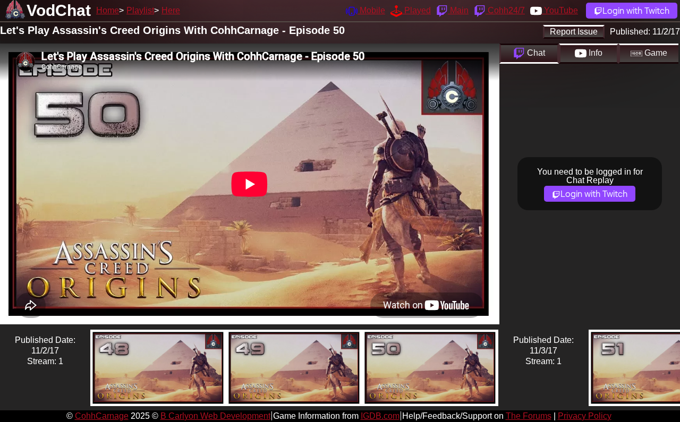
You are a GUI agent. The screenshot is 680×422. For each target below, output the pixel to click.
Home (107, 10)
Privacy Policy (584, 415)
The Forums (528, 415)
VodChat (59, 10)
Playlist (140, 10)
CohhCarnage (102, 415)
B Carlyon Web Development (215, 415)
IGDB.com (380, 415)
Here (171, 10)
